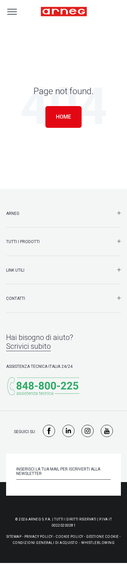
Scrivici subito (28, 346)
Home (63, 117)
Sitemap (14, 537)
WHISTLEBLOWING (97, 543)
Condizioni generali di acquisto (45, 543)
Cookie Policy (69, 537)
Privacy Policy (38, 537)
